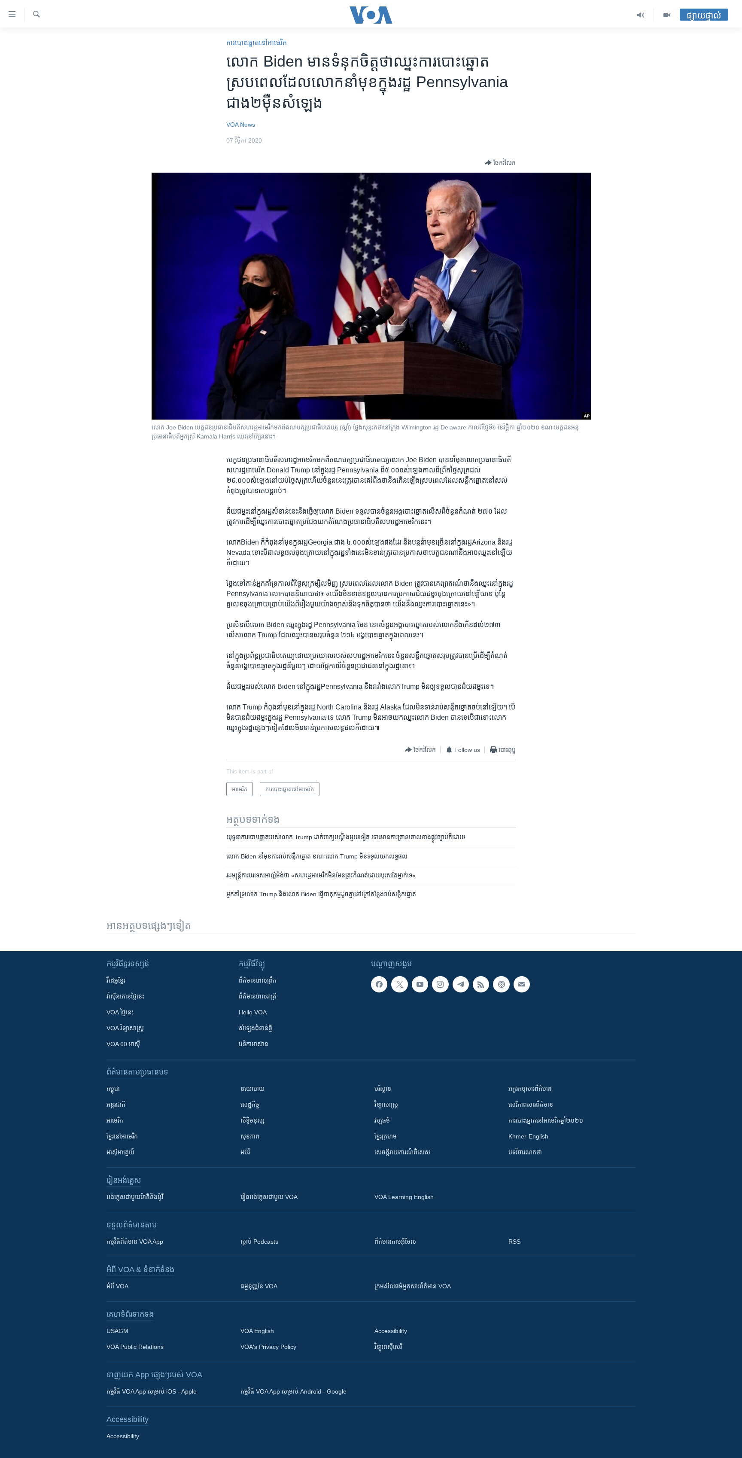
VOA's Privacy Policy (268, 1346)
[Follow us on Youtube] (420, 984)
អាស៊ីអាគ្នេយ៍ (120, 1152)
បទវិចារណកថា (525, 1152)
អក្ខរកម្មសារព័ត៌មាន (530, 1088)
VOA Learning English (404, 1196)
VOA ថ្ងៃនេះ (120, 1012)
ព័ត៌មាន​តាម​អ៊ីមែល (395, 1241)
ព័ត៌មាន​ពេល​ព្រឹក (258, 980)
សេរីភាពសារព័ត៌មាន (530, 1104)
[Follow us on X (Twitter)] (399, 984)
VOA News (240, 124)
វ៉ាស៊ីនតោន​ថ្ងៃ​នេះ (125, 996)
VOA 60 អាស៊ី (123, 1044)
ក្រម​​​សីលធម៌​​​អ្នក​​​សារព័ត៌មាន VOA (412, 1286)
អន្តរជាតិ (115, 1104)
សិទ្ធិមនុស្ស (252, 1120)
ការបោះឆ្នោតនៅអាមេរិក (256, 42)
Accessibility (390, 1330)
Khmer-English (528, 1136)
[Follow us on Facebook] (379, 984)
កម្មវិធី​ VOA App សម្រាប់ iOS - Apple (151, 1391)
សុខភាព (249, 1136)
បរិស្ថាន (382, 1088)
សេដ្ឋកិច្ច (249, 1104)
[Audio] (641, 15)
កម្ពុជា (113, 1088)
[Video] (667, 15)
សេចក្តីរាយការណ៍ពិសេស (402, 1152)
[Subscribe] (522, 984)
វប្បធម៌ (382, 1120)
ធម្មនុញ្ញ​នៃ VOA (258, 1286)
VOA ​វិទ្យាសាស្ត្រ (125, 1028)
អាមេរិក (114, 1120)
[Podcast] (501, 984)
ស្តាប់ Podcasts (259, 1241)
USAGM (117, 1330)
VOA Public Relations (135, 1346)
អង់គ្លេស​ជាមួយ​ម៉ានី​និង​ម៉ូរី (134, 1196)
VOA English (257, 1330)
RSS (514, 1241)
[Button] (500, 163)
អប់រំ (245, 1152)
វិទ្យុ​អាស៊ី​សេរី (388, 1346)
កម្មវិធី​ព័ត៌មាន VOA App (134, 1241)
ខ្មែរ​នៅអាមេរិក (122, 1136)
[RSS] (481, 984)
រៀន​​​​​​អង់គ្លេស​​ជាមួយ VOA (269, 1196)
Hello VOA (253, 1012)
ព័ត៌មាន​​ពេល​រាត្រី (258, 996)
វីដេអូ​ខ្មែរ (115, 980)
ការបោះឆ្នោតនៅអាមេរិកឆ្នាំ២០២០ (545, 1120)
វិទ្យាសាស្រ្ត (386, 1104)
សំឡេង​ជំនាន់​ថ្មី (255, 1028)
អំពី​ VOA (117, 1286)
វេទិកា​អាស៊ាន (253, 1044)
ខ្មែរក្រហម (385, 1136)
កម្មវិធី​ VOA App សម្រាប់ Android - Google (293, 1391)
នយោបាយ (252, 1088)
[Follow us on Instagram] (440, 984)
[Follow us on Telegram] (461, 984)
